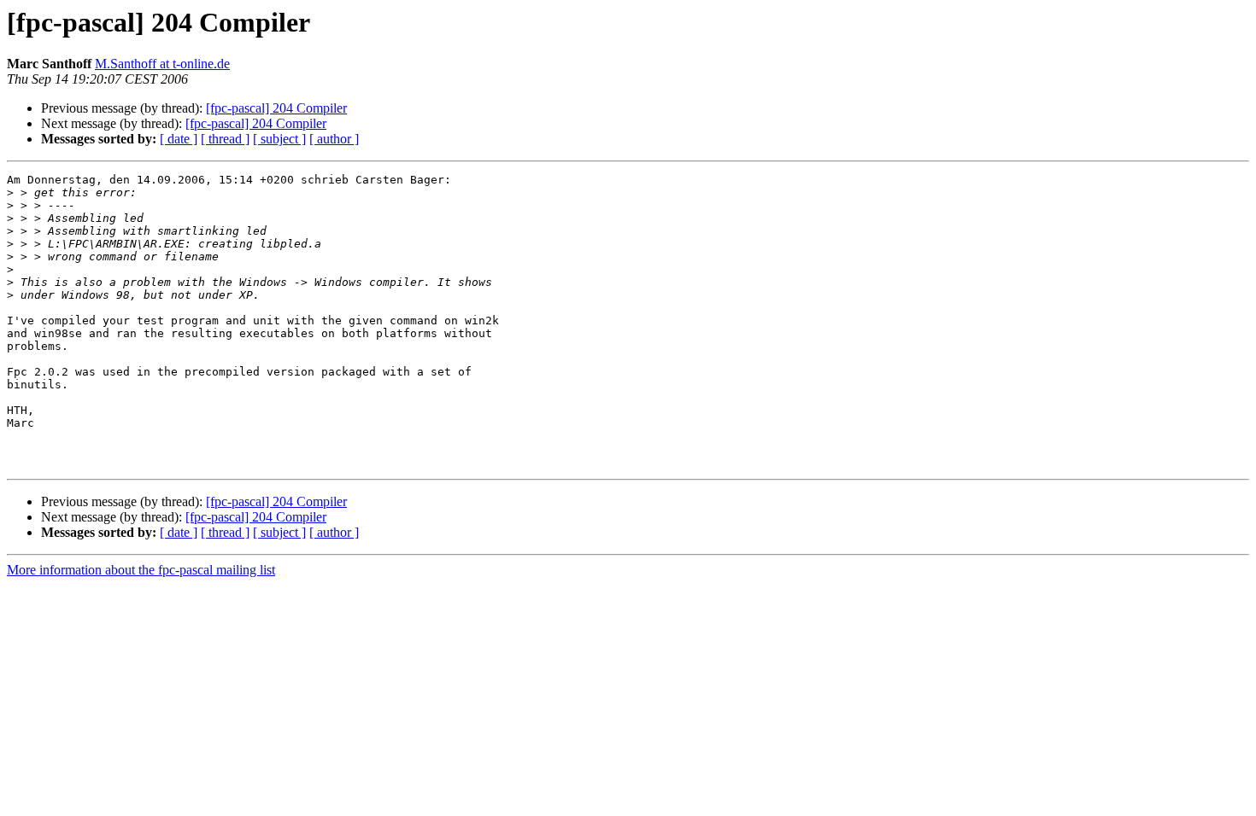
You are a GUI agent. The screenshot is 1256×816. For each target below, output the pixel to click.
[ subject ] (279, 138)
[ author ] (334, 138)
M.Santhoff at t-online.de (162, 63)
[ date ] (178, 138)
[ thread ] (225, 138)
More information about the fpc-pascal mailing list (141, 569)
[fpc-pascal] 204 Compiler (276, 108)
